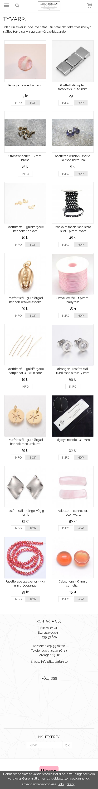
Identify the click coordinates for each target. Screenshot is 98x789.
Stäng (71, 784)
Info (18, 103)
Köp (33, 103)
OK (67, 745)
